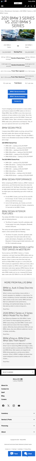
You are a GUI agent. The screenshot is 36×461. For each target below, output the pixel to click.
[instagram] (14, 406)
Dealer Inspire (28, 444)
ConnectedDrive (13, 270)
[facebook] (3, 406)
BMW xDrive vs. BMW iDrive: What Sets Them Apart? (16, 339)
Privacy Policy (27, 449)
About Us (4, 385)
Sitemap (14, 449)
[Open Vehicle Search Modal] (25, 6)
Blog (2, 396)
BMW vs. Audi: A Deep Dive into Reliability (18, 288)
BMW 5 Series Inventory (17, 96)
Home (1, 11)
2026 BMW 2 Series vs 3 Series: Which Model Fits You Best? (18, 314)
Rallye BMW (23, 439)
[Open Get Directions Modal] (34, 6)
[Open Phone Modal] (31, 6)
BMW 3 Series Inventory (17, 91)
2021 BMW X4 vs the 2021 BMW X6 (22, 274)
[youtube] (19, 406)
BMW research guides (21, 266)
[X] (8, 406)
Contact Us (17, 101)
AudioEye (20, 449)
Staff (3, 392)
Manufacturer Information (12, 11)
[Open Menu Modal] (2, 6)
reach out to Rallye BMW (22, 124)
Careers (3, 399)
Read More (6, 309)
